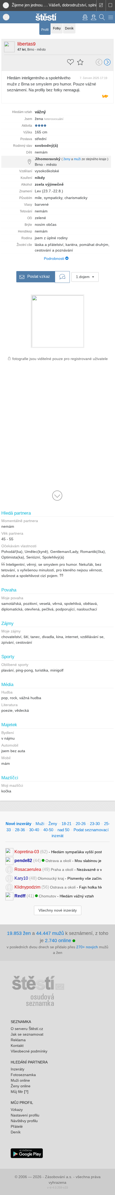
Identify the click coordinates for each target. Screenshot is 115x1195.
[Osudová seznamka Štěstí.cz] (46, 16)
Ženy (52, 823)
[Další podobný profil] (107, 63)
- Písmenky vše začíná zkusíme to (58, 878)
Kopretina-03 (26, 851)
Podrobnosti (54, 258)
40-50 (48, 829)
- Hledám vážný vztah (54, 895)
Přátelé (17, 1126)
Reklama (18, 1040)
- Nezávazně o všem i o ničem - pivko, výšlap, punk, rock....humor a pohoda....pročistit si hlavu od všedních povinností (58, 869)
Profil (45, 30)
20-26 (81, 823)
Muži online (20, 1080)
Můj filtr (17, 1091)
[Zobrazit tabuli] (110, 5)
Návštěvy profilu (24, 1121)
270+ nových (87, 947)
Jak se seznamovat (27, 1034)
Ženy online (20, 1086)
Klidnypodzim (27, 887)
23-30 (95, 823)
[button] (110, 17)
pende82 (23, 860)
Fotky (57, 28)
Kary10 (21, 878)
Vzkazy (17, 1109)
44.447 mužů (50, 933)
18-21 (66, 823)
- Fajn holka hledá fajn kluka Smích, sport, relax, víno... (58, 887)
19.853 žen (19, 933)
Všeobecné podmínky (29, 1051)
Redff (19, 895)
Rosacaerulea (27, 869)
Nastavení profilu (25, 1115)
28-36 (20, 829)
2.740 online (58, 940)
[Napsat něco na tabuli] (101, 5)
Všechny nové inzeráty (58, 910)
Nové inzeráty (18, 823)
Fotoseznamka (23, 1075)
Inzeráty (17, 1069)
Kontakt (17, 1045)
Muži (40, 823)
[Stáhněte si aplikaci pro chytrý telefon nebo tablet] (27, 1153)
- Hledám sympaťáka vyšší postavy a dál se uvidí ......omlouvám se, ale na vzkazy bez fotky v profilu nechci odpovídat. (58, 851)
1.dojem (83, 277)
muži (77, 159)
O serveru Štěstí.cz (27, 1029)
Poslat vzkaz (38, 276)
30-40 (34, 829)
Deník (69, 28)
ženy (66, 159)
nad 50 (63, 829)
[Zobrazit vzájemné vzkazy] (62, 277)
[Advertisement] (57, 432)
